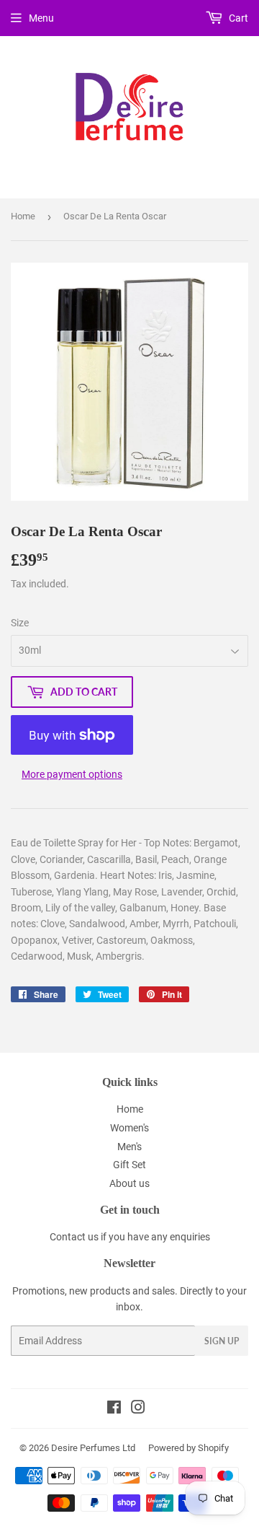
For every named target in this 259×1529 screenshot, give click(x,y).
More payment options (72, 774)
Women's (129, 1128)
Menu (41, 18)
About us (129, 1183)
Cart (237, 18)
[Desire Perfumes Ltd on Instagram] (138, 1409)
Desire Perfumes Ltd (93, 1447)
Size (20, 622)
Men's (129, 1146)
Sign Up (221, 1341)
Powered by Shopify (188, 1447)
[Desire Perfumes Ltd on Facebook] (114, 1409)
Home (23, 216)
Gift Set (129, 1164)
